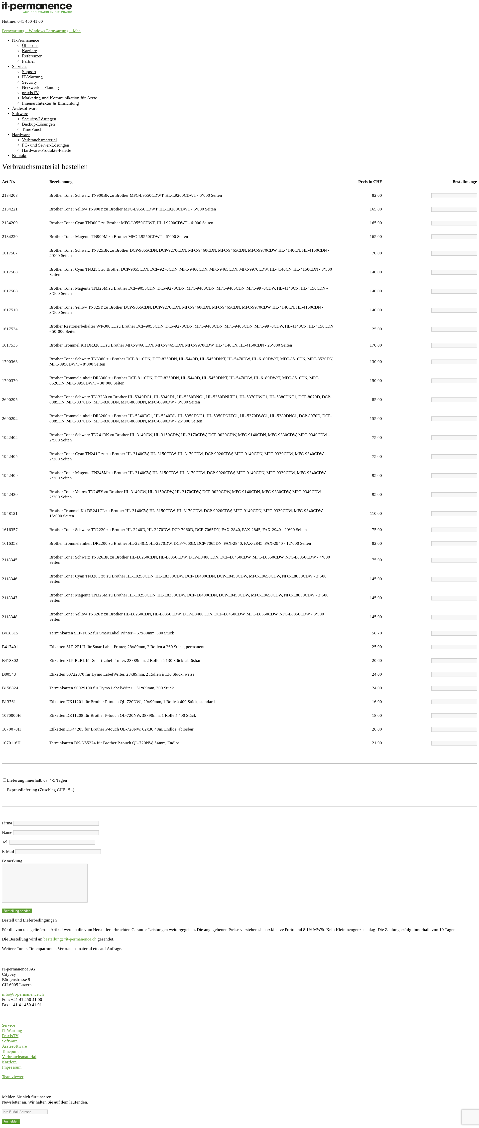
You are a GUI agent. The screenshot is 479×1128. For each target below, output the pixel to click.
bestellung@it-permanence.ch (70, 939)
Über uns (30, 45)
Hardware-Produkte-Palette (46, 150)
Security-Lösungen (39, 118)
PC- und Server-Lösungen (45, 145)
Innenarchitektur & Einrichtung (50, 103)
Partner (28, 61)
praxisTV (30, 92)
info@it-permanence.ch (23, 994)
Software (20, 113)
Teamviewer (12, 1076)
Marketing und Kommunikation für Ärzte (59, 97)
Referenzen (32, 55)
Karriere (29, 50)
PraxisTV (10, 1035)
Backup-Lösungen (38, 124)
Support (29, 71)
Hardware (21, 134)
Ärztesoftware (24, 108)
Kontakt (19, 155)
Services (19, 66)
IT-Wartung (32, 76)
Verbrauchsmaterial (39, 139)
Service (8, 1025)
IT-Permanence (25, 40)
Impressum (11, 1067)
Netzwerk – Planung (40, 87)
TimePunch (32, 129)
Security (29, 82)
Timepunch (12, 1051)
